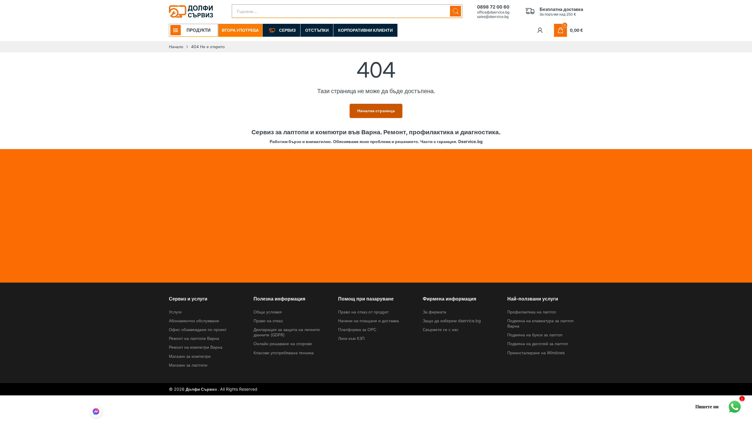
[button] (96, 412)
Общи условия (268, 311)
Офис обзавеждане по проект (197, 329)
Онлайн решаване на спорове (283, 343)
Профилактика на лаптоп (531, 311)
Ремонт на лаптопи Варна (194, 338)
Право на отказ (268, 320)
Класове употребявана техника (284, 352)
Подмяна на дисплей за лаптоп (537, 343)
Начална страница (376, 110)
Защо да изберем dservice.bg (452, 320)
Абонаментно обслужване (194, 320)
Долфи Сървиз (202, 389)
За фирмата (434, 311)
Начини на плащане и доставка (368, 320)
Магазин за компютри (190, 356)
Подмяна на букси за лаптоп (535, 334)
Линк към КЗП (351, 338)
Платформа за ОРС (357, 329)
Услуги (175, 311)
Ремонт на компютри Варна (195, 347)
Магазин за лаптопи (188, 364)
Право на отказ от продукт (363, 311)
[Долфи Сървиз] (191, 11)
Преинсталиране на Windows (536, 352)
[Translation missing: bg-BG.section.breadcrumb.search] (455, 11)
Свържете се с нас (441, 329)
